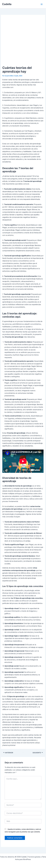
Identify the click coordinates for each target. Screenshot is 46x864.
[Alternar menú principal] (41, 4)
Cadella (6, 4)
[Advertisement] (23, 41)
